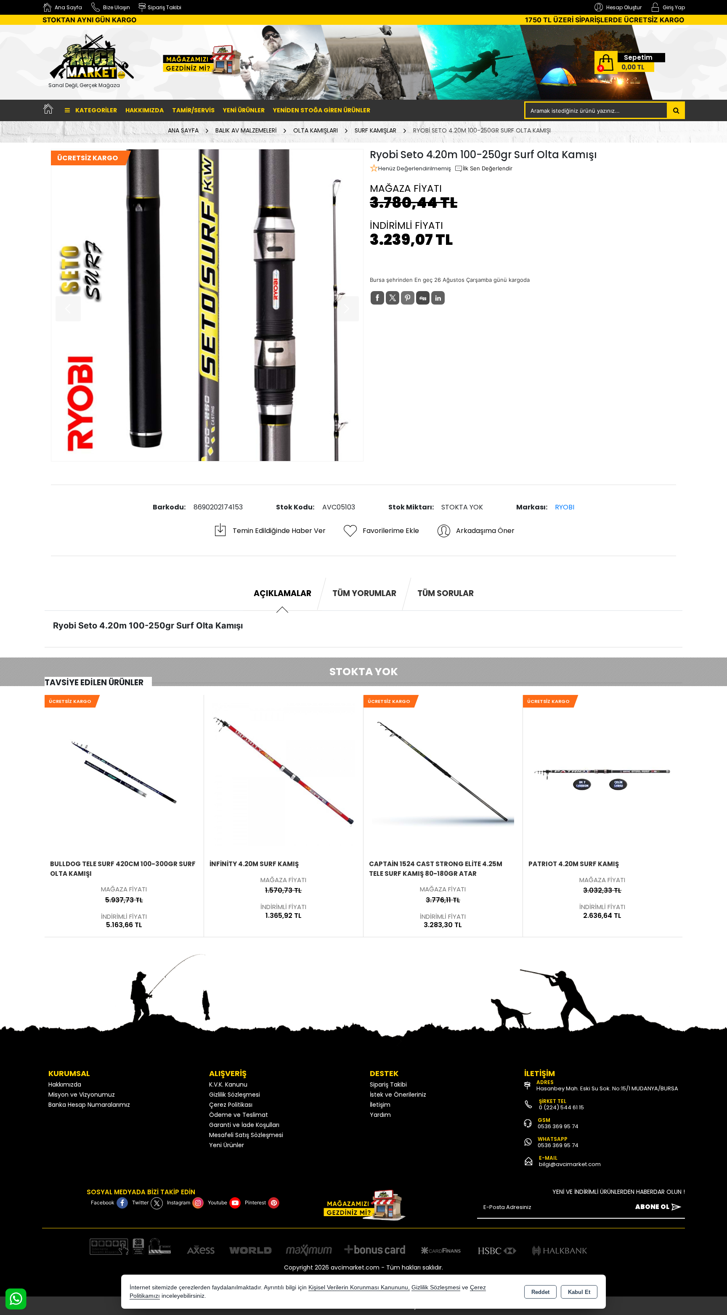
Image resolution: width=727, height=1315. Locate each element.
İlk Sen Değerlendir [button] (487, 168)
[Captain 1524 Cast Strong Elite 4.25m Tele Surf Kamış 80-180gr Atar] (283, 773)
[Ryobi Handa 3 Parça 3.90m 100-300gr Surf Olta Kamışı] (602, 773)
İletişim (380, 1104)
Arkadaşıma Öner (485, 531)
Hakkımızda (144, 110)
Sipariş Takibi (388, 1084)
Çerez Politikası (230, 1104)
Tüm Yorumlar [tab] (364, 593)
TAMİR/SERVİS (193, 110)
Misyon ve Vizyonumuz (81, 1094)
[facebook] (377, 298)
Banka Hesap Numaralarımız (89, 1104)
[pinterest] (407, 298)
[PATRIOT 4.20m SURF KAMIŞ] (443, 773)
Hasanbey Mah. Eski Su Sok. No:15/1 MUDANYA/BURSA (607, 1088)
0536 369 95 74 (558, 1126)
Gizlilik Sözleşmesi (234, 1094)
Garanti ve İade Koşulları (244, 1125)
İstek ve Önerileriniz (398, 1094)
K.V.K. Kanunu (228, 1084)
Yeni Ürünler (226, 1145)
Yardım (380, 1115)
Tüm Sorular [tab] (445, 593)
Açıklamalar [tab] (282, 593)
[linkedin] (438, 298)
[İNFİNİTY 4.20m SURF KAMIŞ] (124, 773)
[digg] (423, 298)
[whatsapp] (453, 298)
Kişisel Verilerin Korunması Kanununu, (359, 1287)
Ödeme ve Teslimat (238, 1115)
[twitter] (392, 298)
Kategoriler (95, 110)
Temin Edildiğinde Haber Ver (279, 531)
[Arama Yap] (676, 110)
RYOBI (564, 507)
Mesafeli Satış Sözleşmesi (246, 1135)
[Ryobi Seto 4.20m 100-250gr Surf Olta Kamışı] (207, 305)
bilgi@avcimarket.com (570, 1164)
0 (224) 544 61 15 (561, 1107)
